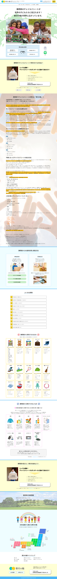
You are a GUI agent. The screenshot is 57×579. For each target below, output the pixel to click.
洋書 (8, 350)
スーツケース (37, 351)
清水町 (25, 505)
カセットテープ (46, 379)
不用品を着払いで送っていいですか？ (18, 324)
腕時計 (45, 392)
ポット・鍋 (18, 391)
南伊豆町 (34, 503)
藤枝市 (34, 501)
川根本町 (38, 505)
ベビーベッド (37, 393)
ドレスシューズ (10, 393)
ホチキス (18, 378)
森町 (17, 506)
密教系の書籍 (10, 356)
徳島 (21, 550)
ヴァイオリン (46, 375)
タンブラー (27, 395)
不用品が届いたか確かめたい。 (17, 297)
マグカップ (27, 394)
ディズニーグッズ (19, 348)
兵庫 (29, 548)
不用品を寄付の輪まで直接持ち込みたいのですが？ (20, 321)
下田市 (21, 502)
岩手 (47, 537)
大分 (10, 540)
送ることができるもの (28, 559)
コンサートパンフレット (10, 362)
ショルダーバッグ (37, 350)
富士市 (21, 501)
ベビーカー (36, 391)
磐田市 (24, 501)
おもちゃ (27, 348)
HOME (19, 4)
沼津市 (24, 499)
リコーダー (45, 378)
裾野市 (24, 502)
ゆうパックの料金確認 (17, 275)
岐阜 (33, 536)
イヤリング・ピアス (47, 394)
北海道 (47, 531)
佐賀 (11, 539)
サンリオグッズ (19, 349)
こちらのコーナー (31, 87)
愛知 (31, 536)
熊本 (13, 539)
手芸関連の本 (10, 359)
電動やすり (9, 375)
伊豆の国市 (18, 503)
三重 (34, 536)
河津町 (30, 503)
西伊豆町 (18, 505)
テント (36, 374)
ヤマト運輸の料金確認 (17, 278)
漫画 (8, 358)
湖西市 (28, 502)
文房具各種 (18, 374)
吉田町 (35, 505)
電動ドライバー (10, 374)
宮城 (47, 539)
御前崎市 (34, 502)
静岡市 (18, 499)
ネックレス (45, 395)
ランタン (36, 378)
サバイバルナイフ (37, 379)
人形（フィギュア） (29, 349)
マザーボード (46, 351)
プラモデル (27, 351)
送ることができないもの (38, 559)
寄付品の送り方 (27, 4)
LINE (45, 54)
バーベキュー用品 (37, 375)
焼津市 (28, 501)
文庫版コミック (10, 357)
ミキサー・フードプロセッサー (20, 396)
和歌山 (30, 549)
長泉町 (28, 505)
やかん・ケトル (19, 393)
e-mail (45, 50)
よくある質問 (33, 4)
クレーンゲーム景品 (20, 351)
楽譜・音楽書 (10, 355)
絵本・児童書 (10, 360)
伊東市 (38, 499)
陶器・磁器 (27, 392)
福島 (47, 538)
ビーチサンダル (10, 394)
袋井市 (18, 502)
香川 (19, 550)
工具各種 (9, 378)
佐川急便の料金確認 (17, 282)
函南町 (22, 505)
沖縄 (14, 540)
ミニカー (27, 350)
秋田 (45, 539)
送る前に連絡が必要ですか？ (17, 327)
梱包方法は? (28, 90)
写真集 (9, 349)
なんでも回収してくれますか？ (17, 303)
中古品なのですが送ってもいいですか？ (19, 306)
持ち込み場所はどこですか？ (17, 318)
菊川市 (38, 502)
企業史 (9, 354)
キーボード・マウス (47, 350)
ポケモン (18, 350)
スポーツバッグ (37, 349)
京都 (30, 548)
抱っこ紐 (36, 395)
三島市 (31, 499)
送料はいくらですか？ (16, 309)
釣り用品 (27, 378)
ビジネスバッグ (37, 348)
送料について (19, 90)
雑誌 (8, 348)
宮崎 (11, 540)
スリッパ (9, 392)
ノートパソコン (46, 348)
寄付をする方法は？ (28, 557)
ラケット (27, 374)
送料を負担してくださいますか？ (18, 312)
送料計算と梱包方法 (38, 557)
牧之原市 (22, 503)
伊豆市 (31, 502)
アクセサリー (46, 391)
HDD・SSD (45, 349)
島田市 (18, 501)
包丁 (17, 394)
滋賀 (27, 549)
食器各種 (27, 391)
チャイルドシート (37, 392)
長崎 (12, 539)
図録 (8, 351)
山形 (45, 538)
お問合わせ (20, 572)
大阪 (27, 548)
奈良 (29, 549)
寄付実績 (16, 560)
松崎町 (38, 503)
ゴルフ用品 (27, 375)
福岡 (10, 539)
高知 (23, 550)
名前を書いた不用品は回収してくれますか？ (19, 300)
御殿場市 (38, 501)
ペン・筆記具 (19, 375)
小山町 (32, 505)
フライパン (18, 392)
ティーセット (28, 393)
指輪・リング (46, 393)
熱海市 (28, 499)
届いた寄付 (23, 4)
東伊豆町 (26, 503)
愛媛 (22, 550)
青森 (45, 537)
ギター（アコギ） (46, 374)
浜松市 (21, 499)
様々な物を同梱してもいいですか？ (18, 315)
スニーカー (9, 391)
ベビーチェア (37, 394)
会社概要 (37, 4)
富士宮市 (34, 499)
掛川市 (31, 501)
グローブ (27, 379)
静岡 (32, 536)
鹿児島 (13, 540)
